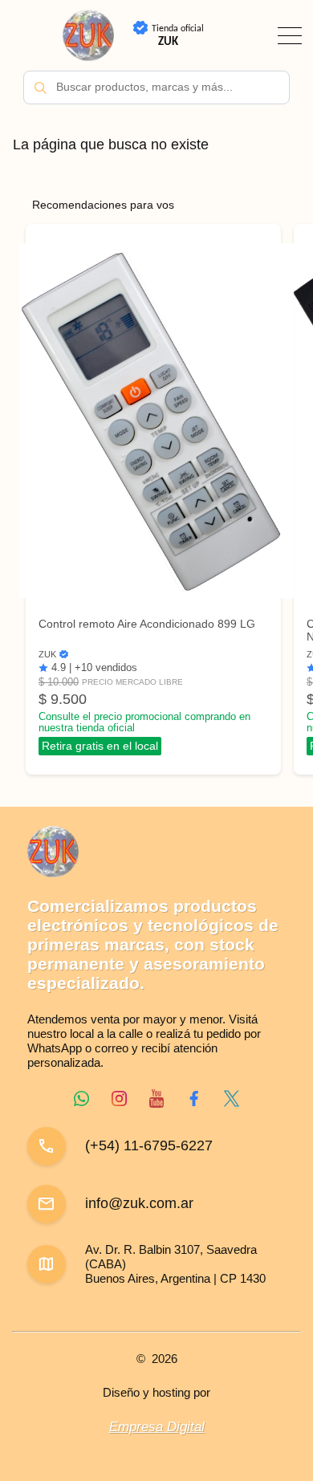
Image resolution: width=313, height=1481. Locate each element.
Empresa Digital (157, 1426)
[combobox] (156, 87)
